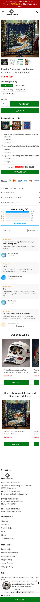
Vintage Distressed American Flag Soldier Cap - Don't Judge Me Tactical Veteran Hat (16, 371)
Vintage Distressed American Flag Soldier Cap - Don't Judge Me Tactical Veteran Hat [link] (23, 586)
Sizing (3, 535)
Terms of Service (7, 563)
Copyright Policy (7, 567)
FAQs (3, 532)
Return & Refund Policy (9, 553)
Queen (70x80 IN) (8, 90)
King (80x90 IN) (20, 90)
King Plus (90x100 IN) (9, 94)
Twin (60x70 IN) (20, 85)
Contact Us (5, 525)
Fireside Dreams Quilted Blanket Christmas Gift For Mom (14, 433)
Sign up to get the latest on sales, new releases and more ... (19, 578)
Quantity (4, 99)
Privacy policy (6, 549)
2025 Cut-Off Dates (8, 539)
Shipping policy (6, 560)
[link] (6, 585)
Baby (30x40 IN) (11, 82)
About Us (4, 521)
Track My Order (6, 528)
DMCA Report (10, 592)
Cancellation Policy (8, 556)
